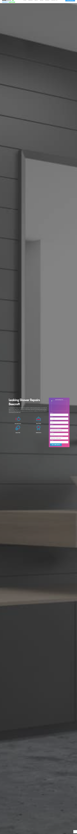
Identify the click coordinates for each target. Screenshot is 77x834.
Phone (51, 416)
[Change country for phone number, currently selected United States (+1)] (51, 419)
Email (51, 420)
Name (51, 412)
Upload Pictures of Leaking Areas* (56, 436)
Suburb (51, 424)
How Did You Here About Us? (55, 428)
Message (52, 432)
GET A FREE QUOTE (56, 444)
